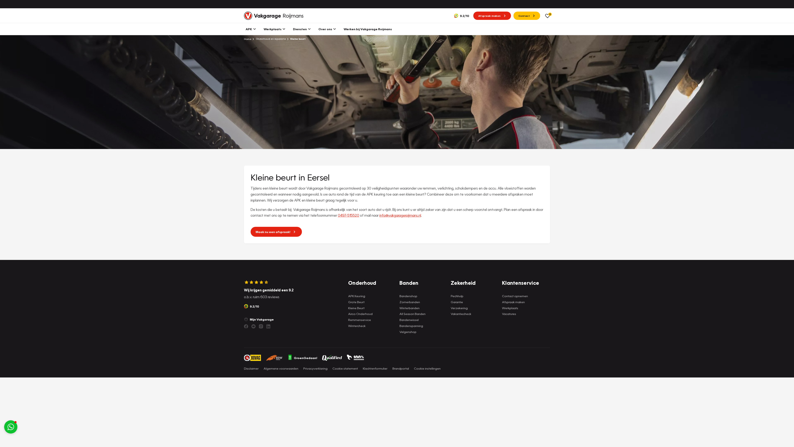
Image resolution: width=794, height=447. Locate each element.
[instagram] (261, 326)
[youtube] (253, 326)
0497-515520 (348, 215)
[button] (10, 427)
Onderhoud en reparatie (270, 38)
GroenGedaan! (305, 358)
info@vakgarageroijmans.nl (400, 215)
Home (247, 39)
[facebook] (246, 326)
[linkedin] (268, 326)
